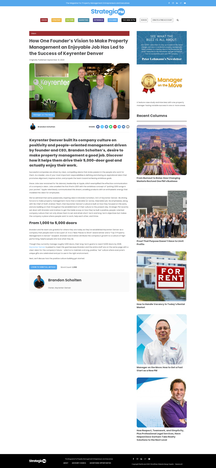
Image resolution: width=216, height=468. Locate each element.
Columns (113, 20)
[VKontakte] (123, 126)
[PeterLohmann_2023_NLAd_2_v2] (162, 47)
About (65, 463)
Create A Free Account (162, 20)
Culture (69, 20)
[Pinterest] (115, 126)
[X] (102, 126)
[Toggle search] (177, 20)
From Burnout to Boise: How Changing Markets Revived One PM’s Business (158, 179)
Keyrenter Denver (37, 247)
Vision (44, 20)
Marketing (83, 20)
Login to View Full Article (43, 267)
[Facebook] (98, 126)
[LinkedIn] (106, 126)
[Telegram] (119, 126)
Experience (98, 20)
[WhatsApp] (110, 126)
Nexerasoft (178, 464)
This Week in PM (128, 20)
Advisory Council (79, 463)
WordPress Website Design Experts (162, 464)
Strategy (56, 20)
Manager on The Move (43, 114)
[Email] (127, 126)
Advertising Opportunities (100, 463)
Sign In (144, 20)
